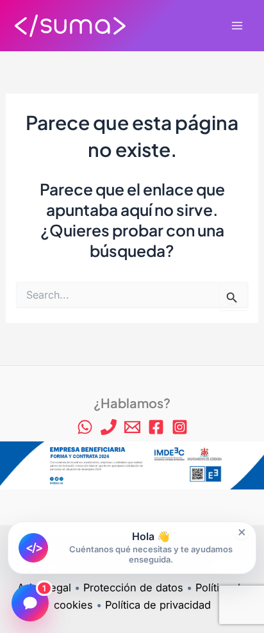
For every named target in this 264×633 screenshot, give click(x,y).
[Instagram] (180, 427)
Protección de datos (133, 587)
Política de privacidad (158, 604)
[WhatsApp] (85, 427)
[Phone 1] (109, 427)
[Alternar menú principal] (236, 26)
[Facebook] (156, 427)
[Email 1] (132, 427)
